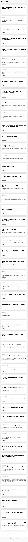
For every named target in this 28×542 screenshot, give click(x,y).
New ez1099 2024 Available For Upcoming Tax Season (12, 81)
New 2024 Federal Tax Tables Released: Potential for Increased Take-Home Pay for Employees (12, 146)
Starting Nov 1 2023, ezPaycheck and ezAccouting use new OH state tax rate (13, 220)
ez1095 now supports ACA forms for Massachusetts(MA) (13, 398)
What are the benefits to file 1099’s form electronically (12, 512)
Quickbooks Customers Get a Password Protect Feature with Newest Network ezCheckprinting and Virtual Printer (14, 324)
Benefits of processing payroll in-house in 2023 (11, 500)
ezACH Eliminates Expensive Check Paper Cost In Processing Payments (14, 368)
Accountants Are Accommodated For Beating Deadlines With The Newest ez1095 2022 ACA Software (14, 523)
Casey (3, 101)
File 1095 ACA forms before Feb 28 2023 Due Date (12, 446)
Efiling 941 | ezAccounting (7, 28)
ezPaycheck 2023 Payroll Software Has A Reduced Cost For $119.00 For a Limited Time (14, 285)
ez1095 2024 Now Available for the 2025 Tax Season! (12, 71)
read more (3, 32)
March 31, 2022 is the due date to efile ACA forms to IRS (13, 407)
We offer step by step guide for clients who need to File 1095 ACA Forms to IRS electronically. (14, 467)
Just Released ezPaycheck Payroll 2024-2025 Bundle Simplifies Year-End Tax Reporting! (12, 92)
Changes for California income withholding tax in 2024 (12, 157)
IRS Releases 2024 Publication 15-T (9, 166)
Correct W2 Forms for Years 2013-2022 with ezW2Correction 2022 (14, 356)
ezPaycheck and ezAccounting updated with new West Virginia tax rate (12, 378)
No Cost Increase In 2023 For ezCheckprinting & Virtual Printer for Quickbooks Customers (13, 456)
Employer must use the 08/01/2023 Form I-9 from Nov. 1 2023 (13, 230)
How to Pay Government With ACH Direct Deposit (11, 344)
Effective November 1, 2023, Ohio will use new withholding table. (13, 241)
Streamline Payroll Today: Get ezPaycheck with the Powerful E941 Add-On (14, 50)
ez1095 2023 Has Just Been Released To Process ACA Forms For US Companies (13, 209)
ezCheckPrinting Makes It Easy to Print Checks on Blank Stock (13, 262)
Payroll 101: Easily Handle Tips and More (10, 136)
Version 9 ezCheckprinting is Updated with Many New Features (12, 335)
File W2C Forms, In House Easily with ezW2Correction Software (12, 436)
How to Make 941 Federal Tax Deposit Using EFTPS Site (13, 478)
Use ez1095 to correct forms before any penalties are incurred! (12, 388)
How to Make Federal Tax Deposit (8, 313)
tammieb (3, 343)
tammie (3, 17)
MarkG (3, 228)
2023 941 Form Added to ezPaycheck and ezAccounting (13, 416)
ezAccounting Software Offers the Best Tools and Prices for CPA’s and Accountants (14, 39)
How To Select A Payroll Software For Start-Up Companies (13, 425)
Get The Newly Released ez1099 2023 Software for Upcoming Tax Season (12, 273)
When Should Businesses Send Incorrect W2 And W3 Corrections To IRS (12, 490)
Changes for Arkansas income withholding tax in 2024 (12, 176)
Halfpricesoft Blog (5, 1)
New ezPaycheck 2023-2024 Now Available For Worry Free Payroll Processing (13, 251)
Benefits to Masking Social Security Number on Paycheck (13, 304)
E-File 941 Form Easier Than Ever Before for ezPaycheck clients (13, 114)
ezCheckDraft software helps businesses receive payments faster (13, 103)
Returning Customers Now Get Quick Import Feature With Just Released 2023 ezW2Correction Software (13, 197)
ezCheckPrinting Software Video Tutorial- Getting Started (13, 294)
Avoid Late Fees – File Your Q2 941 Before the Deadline (13, 18)
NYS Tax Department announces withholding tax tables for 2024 (13, 186)
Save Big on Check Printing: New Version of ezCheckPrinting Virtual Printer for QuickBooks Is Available (14, 126)
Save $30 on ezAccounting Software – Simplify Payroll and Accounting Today (13, 8)
